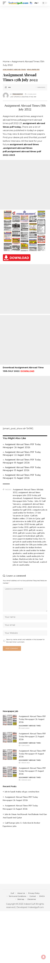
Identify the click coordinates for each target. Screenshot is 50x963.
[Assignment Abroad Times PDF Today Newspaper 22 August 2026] (10, 737)
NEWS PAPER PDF (33, 69)
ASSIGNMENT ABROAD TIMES (14, 69)
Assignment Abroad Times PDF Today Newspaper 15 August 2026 (32, 771)
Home (6, 61)
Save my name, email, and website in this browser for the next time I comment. (25, 641)
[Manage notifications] (43, 957)
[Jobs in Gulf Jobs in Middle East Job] (18, 3)
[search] (31, 3)
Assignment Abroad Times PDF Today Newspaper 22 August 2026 (32, 736)
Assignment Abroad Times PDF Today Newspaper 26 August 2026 (32, 719)
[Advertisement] (25, 32)
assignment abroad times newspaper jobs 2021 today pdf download (27, 495)
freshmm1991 (17, 94)
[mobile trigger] (5, 3)
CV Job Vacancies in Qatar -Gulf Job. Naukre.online (27, 515)
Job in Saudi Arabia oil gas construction (22, 791)
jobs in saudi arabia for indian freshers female (30, 547)
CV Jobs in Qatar (33, 518)
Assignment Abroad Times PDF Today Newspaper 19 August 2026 (32, 754)
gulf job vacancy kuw (27, 533)
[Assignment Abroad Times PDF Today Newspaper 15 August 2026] (10, 772)
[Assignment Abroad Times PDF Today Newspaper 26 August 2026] (10, 720)
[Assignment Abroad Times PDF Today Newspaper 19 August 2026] (10, 754)
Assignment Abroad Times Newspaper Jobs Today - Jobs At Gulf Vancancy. (29, 501)
